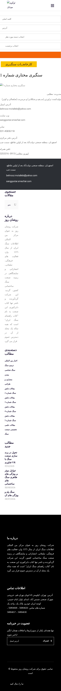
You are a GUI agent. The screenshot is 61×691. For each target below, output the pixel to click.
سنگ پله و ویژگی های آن (11, 494)
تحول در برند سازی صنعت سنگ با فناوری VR (11, 457)
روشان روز (23, 668)
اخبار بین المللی (11, 361)
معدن (7, 375)
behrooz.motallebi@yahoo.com (21, 175)
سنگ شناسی (10, 370)
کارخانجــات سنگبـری (18, 64)
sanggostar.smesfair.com (18, 181)
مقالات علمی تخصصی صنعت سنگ (11, 429)
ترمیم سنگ (9, 365)
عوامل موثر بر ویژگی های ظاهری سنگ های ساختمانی (11, 477)
